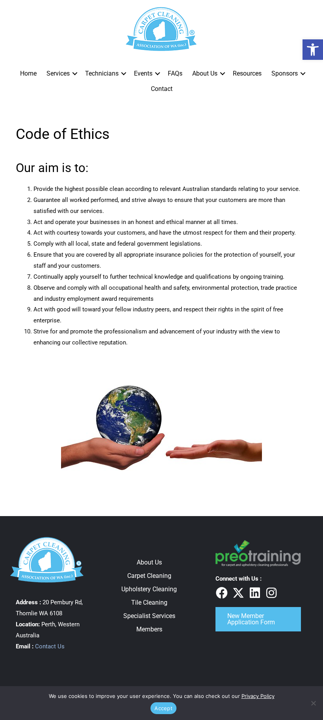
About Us (204, 73)
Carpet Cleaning (149, 575)
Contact (162, 89)
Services (58, 73)
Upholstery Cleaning (149, 589)
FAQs (175, 73)
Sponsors (284, 73)
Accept (163, 708)
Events (143, 73)
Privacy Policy (258, 696)
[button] (75, 73)
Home (28, 73)
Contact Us (50, 646)
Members (149, 629)
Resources (247, 73)
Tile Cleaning (149, 602)
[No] (313, 703)
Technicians (102, 73)
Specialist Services (149, 616)
